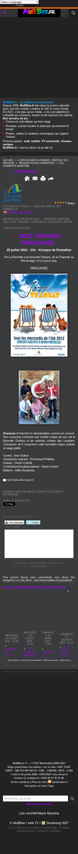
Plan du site (39, 782)
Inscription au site (35, 785)
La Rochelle (38, 221)
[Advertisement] (39, 56)
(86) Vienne (65, 660)
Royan (68, 221)
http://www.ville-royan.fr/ (20, 480)
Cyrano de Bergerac (11, 650)
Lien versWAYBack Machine (39, 813)
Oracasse (55, 221)
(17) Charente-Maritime (31, 660)
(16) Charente (14, 660)
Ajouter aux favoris (20, 212)
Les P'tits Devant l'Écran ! (66, 650)
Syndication (59, 782)
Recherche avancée (39, 804)
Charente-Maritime (56, 219)
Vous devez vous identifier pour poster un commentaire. (39, 564)
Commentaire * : (13, 527)
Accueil (8, 160)
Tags (51, 785)
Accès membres (20, 782)
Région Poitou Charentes (37, 163)
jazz (6, 221)
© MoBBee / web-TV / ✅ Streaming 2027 (39, 823)
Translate (29, 5)
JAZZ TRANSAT (20, 221)
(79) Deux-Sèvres (50, 660)
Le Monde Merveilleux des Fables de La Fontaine (30, 651)
